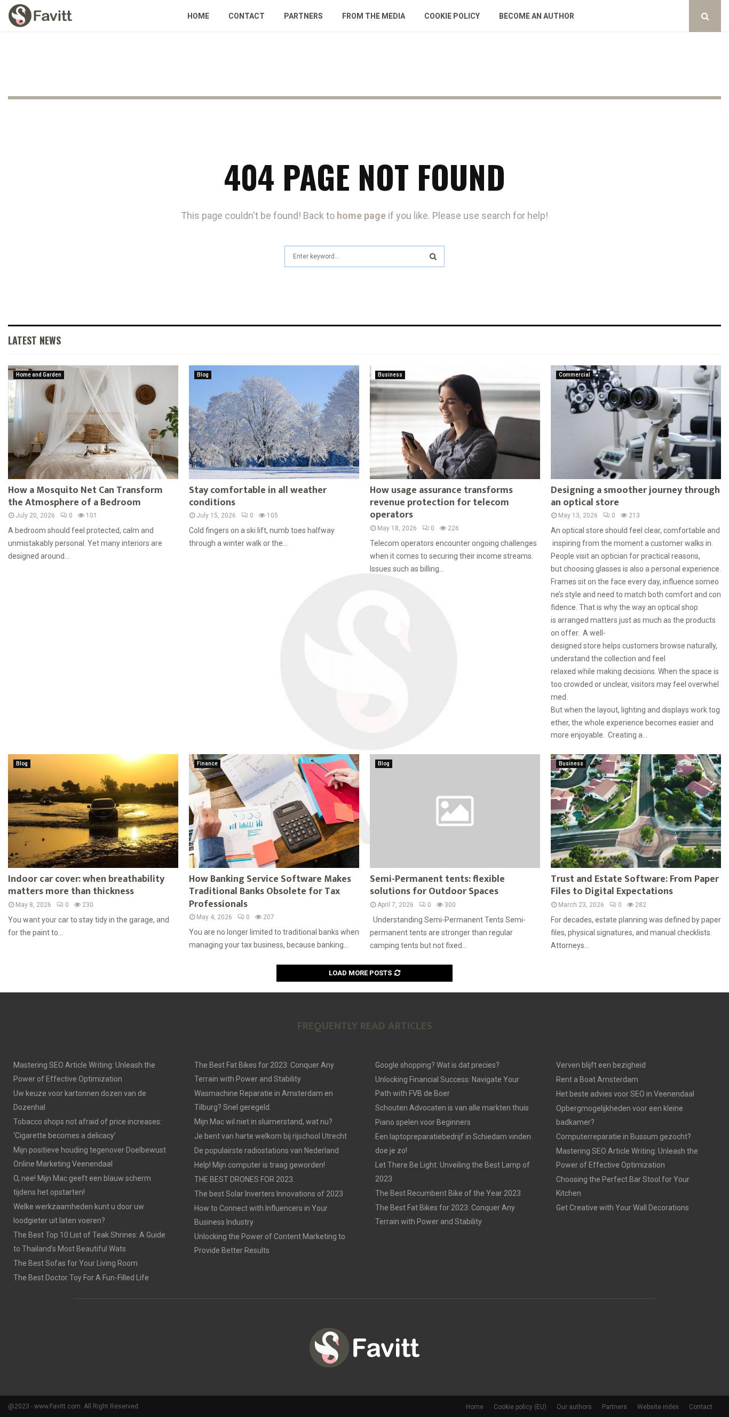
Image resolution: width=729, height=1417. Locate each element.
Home (198, 16)
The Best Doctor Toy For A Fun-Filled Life (81, 1277)
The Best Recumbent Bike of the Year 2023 (448, 1193)
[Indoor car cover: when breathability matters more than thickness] (93, 811)
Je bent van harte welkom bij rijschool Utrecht (270, 1136)
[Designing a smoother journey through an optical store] (636, 422)
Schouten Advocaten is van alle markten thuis (452, 1107)
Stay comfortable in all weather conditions (258, 496)
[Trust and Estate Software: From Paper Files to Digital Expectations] (636, 811)
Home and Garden (38, 375)
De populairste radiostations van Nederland (266, 1150)
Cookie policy (452, 16)
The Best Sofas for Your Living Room (75, 1263)
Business (390, 375)
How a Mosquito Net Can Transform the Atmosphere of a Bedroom (85, 496)
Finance (207, 763)
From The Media (373, 16)
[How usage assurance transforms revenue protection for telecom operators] (455, 422)
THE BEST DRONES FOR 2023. (244, 1179)
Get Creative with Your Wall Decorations (622, 1207)
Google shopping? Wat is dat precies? (437, 1065)
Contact (246, 16)
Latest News (34, 340)
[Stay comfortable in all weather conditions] (274, 422)
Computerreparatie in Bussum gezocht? (623, 1136)
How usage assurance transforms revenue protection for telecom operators (441, 502)
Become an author (536, 16)
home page (361, 215)
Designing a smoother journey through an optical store (635, 496)
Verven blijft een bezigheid (601, 1065)
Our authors (574, 1407)
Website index (658, 1407)
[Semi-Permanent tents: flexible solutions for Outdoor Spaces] (455, 811)
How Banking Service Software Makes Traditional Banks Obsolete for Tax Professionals (270, 891)
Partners (303, 16)
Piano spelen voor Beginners (423, 1122)
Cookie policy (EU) (520, 1407)
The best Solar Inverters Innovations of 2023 (268, 1193)
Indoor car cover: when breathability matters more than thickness (86, 885)
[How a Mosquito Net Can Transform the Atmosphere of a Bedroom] (93, 422)
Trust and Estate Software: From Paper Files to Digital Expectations (635, 885)
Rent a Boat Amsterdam (597, 1079)
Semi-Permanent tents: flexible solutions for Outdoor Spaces (437, 885)
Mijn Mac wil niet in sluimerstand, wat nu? (263, 1121)
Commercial (574, 375)
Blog (203, 375)
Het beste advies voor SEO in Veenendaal (625, 1094)
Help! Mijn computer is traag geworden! (259, 1165)
